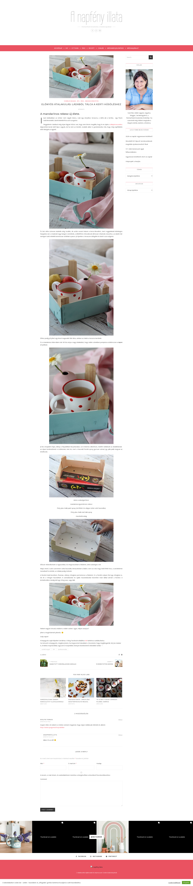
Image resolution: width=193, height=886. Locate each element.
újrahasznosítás (92, 101)
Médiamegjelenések (115, 48)
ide (86, 641)
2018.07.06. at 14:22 (45, 721)
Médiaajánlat (133, 48)
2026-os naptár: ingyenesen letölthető (139, 136)
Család (101, 48)
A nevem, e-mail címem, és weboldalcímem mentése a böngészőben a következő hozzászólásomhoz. (75, 775)
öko (82, 101)
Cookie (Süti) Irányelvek (110, 873)
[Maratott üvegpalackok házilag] (44, 663)
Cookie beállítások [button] (174, 882)
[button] (16, 837)
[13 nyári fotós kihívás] (118, 663)
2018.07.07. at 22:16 (48, 737)
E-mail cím (72, 763)
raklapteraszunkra (116, 124)
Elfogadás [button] (186, 882)
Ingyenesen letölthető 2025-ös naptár (139, 157)
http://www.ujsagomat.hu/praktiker (52, 727)
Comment (43, 779)
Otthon (75, 48)
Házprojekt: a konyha (133, 161)
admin (44, 655)
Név (42, 763)
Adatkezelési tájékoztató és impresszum (89, 873)
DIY (67, 48)
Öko (83, 48)
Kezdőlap (58, 48)
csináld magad (70, 101)
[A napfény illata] (97, 867)
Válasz (120, 720)
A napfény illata (96, 17)
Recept (92, 48)
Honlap (98, 763)
